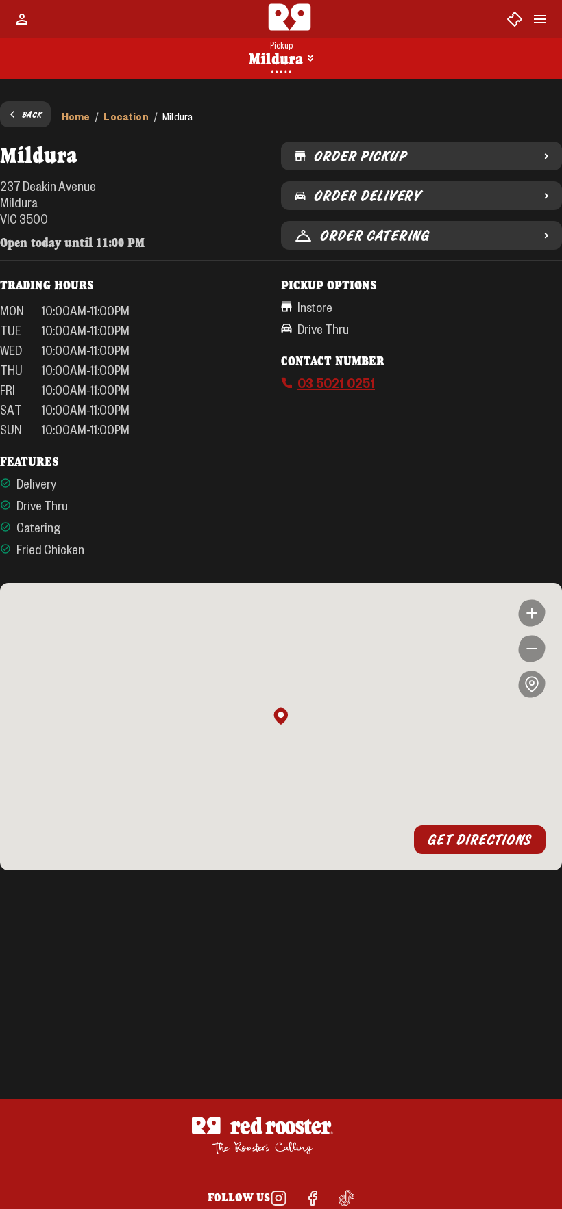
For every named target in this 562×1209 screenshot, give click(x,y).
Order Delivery (367, 195)
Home (76, 116)
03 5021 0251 (336, 382)
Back (32, 114)
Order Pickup (360, 156)
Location (125, 116)
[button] (281, 717)
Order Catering (375, 235)
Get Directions (480, 839)
